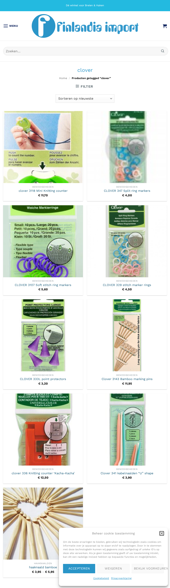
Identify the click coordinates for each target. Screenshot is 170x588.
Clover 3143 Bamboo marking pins (127, 379)
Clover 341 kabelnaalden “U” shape (127, 473)
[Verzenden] (162, 51)
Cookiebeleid (101, 578)
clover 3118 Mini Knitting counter (43, 191)
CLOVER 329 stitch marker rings (127, 285)
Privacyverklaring (121, 578)
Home (63, 78)
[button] (162, 533)
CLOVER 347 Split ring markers (127, 191)
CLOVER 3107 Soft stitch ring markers (43, 285)
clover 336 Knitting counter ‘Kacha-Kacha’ (43, 473)
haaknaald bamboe (43, 567)
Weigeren (113, 568)
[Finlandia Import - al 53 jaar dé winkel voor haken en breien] (85, 26)
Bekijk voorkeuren (149, 568)
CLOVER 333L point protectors (43, 379)
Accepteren (79, 568)
